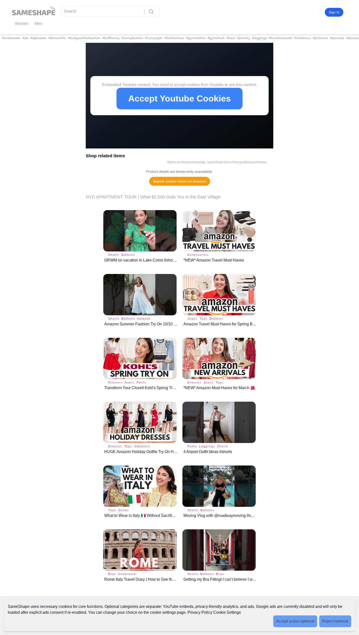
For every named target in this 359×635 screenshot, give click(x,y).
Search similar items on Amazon (179, 181)
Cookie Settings (227, 612)
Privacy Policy (200, 612)
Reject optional (335, 621)
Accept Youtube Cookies (179, 98)
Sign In (334, 12)
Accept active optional (295, 621)
